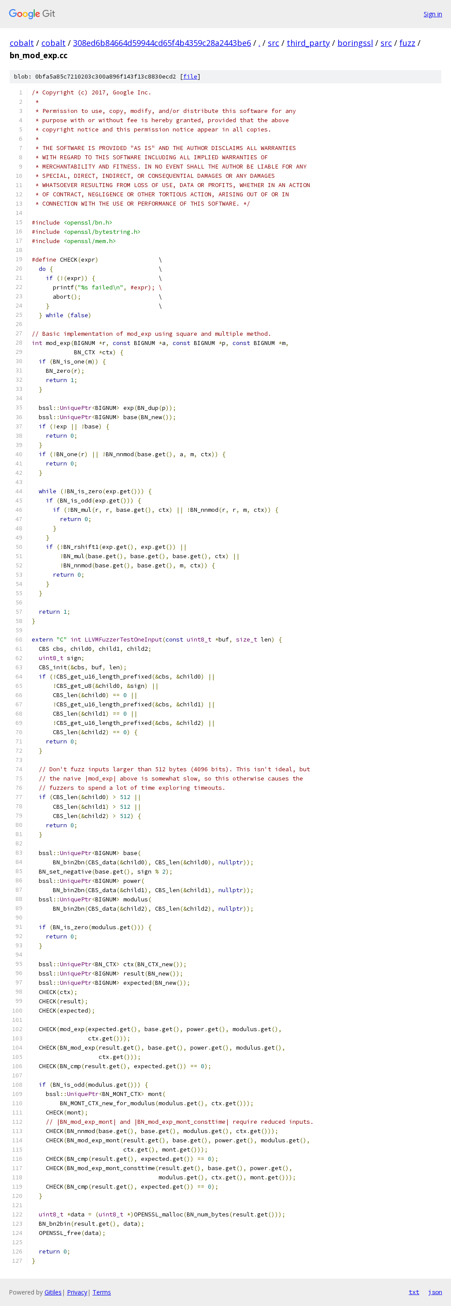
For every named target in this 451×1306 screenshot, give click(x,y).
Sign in (433, 14)
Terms (101, 1292)
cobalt (22, 43)
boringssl (355, 43)
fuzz (407, 43)
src (273, 43)
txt (414, 1292)
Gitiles (53, 1292)
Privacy (77, 1292)
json (435, 1292)
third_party (308, 43)
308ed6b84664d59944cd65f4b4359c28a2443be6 (162, 43)
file (190, 76)
